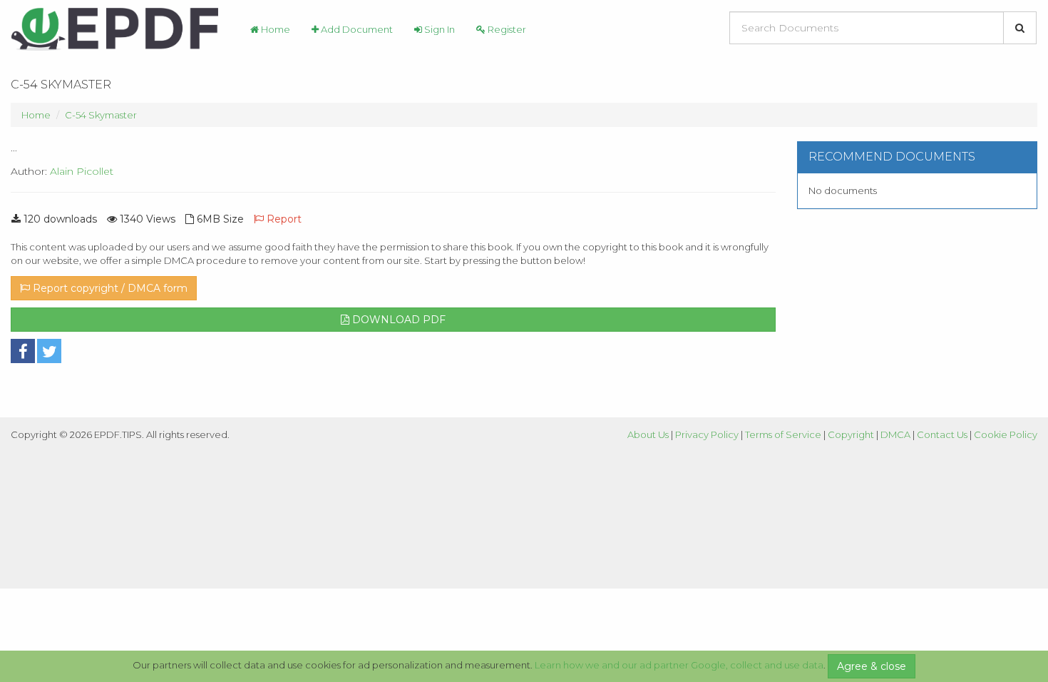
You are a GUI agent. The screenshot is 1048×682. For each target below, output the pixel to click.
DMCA (895, 434)
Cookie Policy (1005, 434)
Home (274, 29)
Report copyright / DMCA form (108, 288)
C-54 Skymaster (101, 115)
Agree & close (871, 666)
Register (506, 29)
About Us (648, 434)
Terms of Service (783, 434)
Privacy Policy (707, 434)
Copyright (851, 434)
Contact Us (942, 434)
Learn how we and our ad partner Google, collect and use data (679, 665)
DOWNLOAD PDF (397, 319)
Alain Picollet (81, 171)
